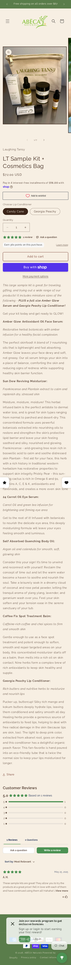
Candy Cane (15, 211)
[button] (7, 21)
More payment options (35, 276)
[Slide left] (27, 140)
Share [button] (10, 774)
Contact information (51, 957)
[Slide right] (44, 140)
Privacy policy (28, 957)
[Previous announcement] (7, 4)
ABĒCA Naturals (34, 953)
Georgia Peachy (45, 211)
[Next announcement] (64, 4)
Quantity (8, 220)
